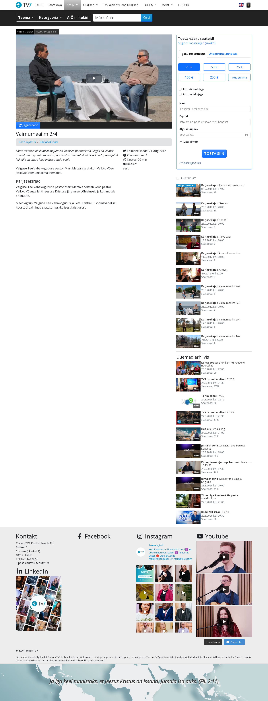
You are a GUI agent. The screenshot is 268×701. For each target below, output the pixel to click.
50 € (214, 67)
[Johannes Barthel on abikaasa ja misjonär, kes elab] (183, 611)
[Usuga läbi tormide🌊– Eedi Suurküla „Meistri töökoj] (183, 631)
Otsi (146, 17)
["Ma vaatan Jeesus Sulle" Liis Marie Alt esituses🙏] (164, 573)
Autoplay (188, 178)
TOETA (148, 5)
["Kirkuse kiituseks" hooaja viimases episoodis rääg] (164, 592)
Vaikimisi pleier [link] (25, 31)
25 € (189, 67)
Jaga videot (30, 125)
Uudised (88, 5)
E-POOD (183, 5)
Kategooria (49, 17)
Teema (24, 17)
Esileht (24, 5)
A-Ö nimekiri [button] (77, 17)
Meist (165, 5)
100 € (189, 77)
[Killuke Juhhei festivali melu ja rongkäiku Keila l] (145, 592)
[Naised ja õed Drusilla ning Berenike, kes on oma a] (145, 611)
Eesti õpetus (27, 142)
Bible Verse (248, 5)
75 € (239, 67)
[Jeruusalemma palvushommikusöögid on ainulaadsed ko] (164, 611)
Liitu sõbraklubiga (193, 89)
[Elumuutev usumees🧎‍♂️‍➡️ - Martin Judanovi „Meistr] (145, 631)
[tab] (193, 54)
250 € (214, 77)
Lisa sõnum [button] (191, 141)
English (241, 5)
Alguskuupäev (188, 129)
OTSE (39, 5)
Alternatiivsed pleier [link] (46, 31)
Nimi (182, 103)
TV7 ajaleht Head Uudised (120, 5)
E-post (183, 116)
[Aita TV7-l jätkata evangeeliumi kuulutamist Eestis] (145, 573)
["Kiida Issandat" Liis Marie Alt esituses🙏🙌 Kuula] (183, 573)
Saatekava (55, 5)
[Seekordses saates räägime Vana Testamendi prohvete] (164, 631)
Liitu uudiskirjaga (193, 94)
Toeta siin (214, 153)
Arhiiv (70, 5)
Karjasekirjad (49, 142)
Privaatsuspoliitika (190, 163)
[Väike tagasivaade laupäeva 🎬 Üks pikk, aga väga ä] (183, 592)
